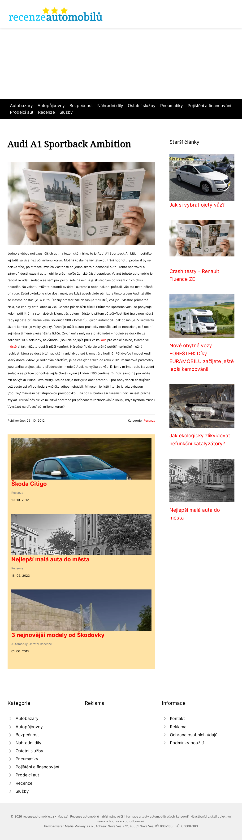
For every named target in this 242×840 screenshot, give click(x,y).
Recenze (46, 112)
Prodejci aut (21, 112)
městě (12, 346)
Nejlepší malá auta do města (50, 559)
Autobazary (21, 105)
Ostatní (34, 644)
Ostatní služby (142, 105)
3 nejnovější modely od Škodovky (57, 635)
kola (103, 340)
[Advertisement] (121, 63)
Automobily (19, 644)
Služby (66, 112)
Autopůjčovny (51, 105)
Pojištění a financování (209, 105)
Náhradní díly (110, 105)
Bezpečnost (81, 105)
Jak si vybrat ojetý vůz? (197, 205)
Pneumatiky (171, 105)
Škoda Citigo (29, 483)
